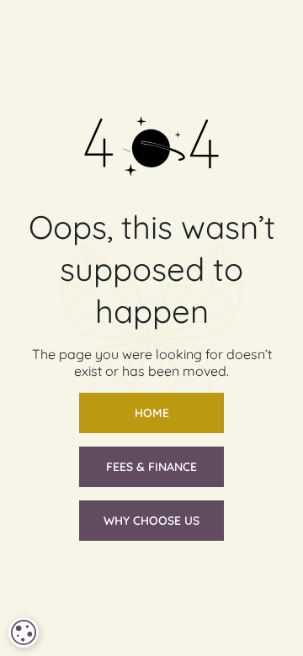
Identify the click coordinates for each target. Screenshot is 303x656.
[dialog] (23, 632)
